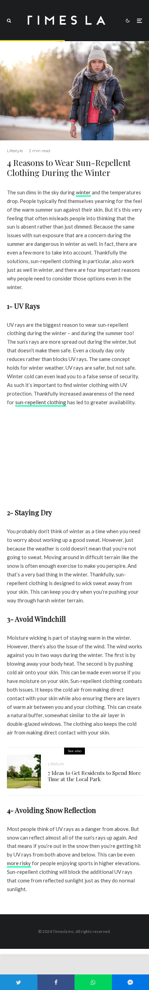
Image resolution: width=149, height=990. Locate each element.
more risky (19, 863)
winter (83, 192)
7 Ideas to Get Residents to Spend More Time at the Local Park (94, 776)
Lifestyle (15, 150)
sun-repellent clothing (40, 402)
